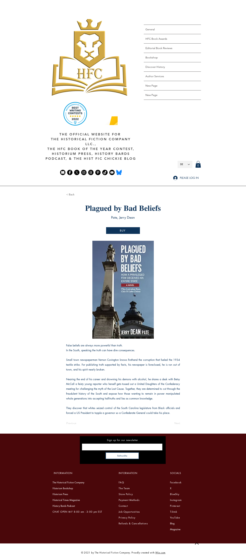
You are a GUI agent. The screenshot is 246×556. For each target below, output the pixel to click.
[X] (76, 172)
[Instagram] (84, 172)
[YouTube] (112, 172)
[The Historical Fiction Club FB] (62, 172)
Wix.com (160, 552)
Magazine (175, 529)
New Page (151, 85)
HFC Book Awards (156, 38)
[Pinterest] (98, 172)
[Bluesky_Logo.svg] (119, 172)
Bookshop (151, 57)
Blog (172, 523)
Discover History (155, 66)
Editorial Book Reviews (158, 48)
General (150, 29)
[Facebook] (69, 172)
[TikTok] (105, 172)
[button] (198, 164)
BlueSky (174, 494)
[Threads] (91, 172)
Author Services (154, 76)
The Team (124, 488)
